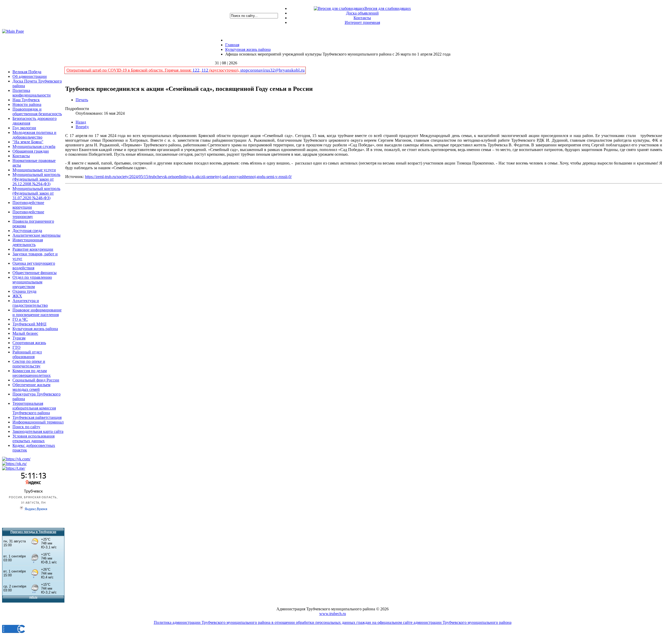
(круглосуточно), (224, 70)
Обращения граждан (30, 151)
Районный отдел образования (27, 354)
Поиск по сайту (26, 427)
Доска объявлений (362, 13)
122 (196, 70)
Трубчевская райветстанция (37, 417)
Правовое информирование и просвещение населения (37, 312)
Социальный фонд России (35, 380)
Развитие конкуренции (32, 249)
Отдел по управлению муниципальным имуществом (32, 282)
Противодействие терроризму (28, 214)
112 (205, 70)
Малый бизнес (25, 333)
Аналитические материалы (36, 235)
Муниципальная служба (33, 146)
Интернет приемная (362, 22)
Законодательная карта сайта (37, 431)
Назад (81, 122)
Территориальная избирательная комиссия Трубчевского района (34, 408)
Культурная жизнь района (35, 328)
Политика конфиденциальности (31, 92)
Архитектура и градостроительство (30, 303)
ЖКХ (17, 296)
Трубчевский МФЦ (29, 324)
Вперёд (82, 127)
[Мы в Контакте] (16, 459)
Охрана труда (24, 291)
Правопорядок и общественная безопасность (37, 111)
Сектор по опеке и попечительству (28, 363)
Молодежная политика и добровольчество (34, 134)
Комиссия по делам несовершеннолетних (31, 373)
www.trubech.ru (332, 613)
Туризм (18, 338)
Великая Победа (26, 72)
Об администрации (29, 76)
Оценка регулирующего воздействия (33, 265)
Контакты (362, 18)
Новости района (26, 104)
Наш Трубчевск (26, 100)
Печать (82, 100)
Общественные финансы (34, 272)
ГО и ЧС (20, 319)
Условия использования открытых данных (33, 438)
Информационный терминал (38, 422)
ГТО (16, 347)
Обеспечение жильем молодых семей (31, 387)
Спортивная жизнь (29, 342)
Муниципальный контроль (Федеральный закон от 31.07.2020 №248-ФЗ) (36, 193)
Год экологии (24, 128)
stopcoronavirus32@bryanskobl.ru (272, 70)
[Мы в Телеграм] (13, 468)
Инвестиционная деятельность (27, 242)
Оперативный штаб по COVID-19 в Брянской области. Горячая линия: (129, 70)
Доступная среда (27, 230)
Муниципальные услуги (34, 170)
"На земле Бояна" (27, 142)
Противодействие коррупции (28, 204)
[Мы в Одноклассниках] (14, 463)
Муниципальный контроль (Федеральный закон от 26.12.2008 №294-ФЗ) (36, 179)
